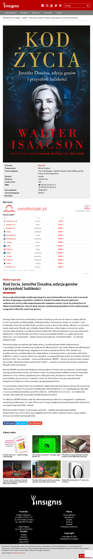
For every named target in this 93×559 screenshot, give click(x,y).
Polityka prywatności (69, 527)
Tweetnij (23, 423)
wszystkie (13, 270)
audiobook (32, 270)
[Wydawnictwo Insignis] (10, 5)
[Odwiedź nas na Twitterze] (56, 6)
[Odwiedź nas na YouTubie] (51, 6)
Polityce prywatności (19, 553)
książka (19, 270)
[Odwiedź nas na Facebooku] (43, 6)
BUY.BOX (86, 273)
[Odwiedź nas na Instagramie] (47, 6)
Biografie (41, 165)
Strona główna (69, 515)
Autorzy (36, 13)
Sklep (59, 13)
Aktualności (10, 13)
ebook (25, 270)
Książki (24, 13)
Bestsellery (23, 539)
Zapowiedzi (23, 542)
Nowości (23, 537)
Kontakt (48, 13)
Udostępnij (10, 423)
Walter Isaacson (12, 279)
